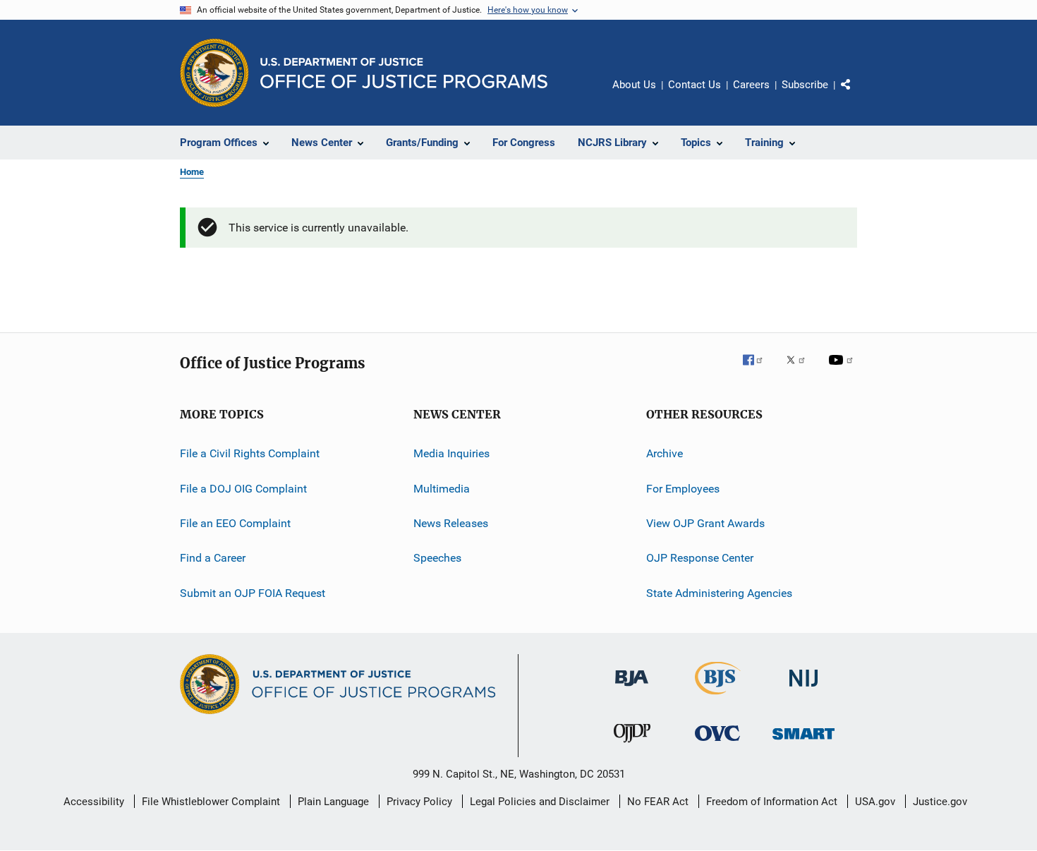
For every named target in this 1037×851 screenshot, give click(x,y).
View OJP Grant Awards (705, 523)
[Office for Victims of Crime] (717, 743)
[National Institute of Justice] (803, 689)
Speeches (437, 558)
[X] (800, 369)
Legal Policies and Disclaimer (540, 801)
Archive (664, 453)
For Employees (683, 488)
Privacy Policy (419, 801)
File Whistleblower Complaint (211, 801)
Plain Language (333, 801)
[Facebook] (758, 369)
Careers (751, 84)
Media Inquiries (451, 453)
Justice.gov (940, 801)
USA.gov (875, 801)
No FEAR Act (658, 801)
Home (192, 172)
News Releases (450, 523)
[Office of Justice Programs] (214, 72)
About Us (634, 84)
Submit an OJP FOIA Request (252, 593)
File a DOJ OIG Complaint (243, 488)
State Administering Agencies (719, 593)
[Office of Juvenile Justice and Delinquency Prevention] (632, 745)
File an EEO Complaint (235, 523)
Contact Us (694, 84)
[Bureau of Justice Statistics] (718, 697)
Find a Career (212, 558)
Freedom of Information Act (771, 801)
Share (857, 94)
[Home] (403, 73)
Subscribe (805, 84)
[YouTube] (843, 369)
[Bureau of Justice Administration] (631, 688)
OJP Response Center (699, 558)
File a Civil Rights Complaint (250, 453)
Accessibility (93, 801)
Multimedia (441, 488)
